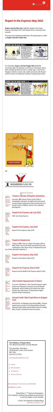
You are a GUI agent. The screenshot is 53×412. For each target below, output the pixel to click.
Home (13, 364)
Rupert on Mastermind (21, 240)
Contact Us (15, 371)
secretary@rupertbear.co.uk (19, 358)
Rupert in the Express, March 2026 (25, 268)
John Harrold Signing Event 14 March (27, 281)
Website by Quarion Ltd (35, 403)
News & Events (16, 374)
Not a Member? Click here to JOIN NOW (22, 384)
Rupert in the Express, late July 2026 (26, 212)
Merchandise (15, 368)
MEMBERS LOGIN (14, 387)
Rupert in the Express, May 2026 (25, 255)
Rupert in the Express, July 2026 (25, 227)
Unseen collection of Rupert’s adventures (28, 196)
